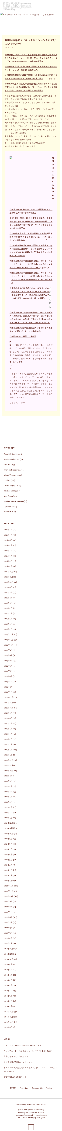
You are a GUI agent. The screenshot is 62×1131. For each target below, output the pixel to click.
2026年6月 (8, 540)
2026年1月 (8, 566)
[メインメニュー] (58, 6)
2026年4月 (8, 551)
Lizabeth (7, 480)
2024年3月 (8, 681)
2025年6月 (8, 603)
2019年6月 (8, 980)
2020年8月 (8, 907)
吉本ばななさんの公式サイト (16, 1056)
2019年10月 (8, 959)
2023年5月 (8, 734)
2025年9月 (8, 587)
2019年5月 (8, 985)
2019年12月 (8, 949)
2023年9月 (8, 713)
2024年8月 (8, 655)
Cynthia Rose (9, 507)
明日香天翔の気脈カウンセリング (18, 1062)
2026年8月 (8, 530)
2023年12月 (8, 697)
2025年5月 (8, 608)
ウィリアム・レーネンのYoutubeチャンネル (22, 1045)
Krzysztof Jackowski (12, 470)
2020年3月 (8, 933)
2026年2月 (8, 561)
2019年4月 (8, 990)
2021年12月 (8, 823)
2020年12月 (8, 886)
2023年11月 (8, 702)
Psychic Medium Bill (12, 459)
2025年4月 (8, 613)
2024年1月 (8, 692)
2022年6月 (8, 792)
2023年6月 (8, 729)
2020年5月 (8, 922)
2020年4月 (8, 928)
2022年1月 (8, 818)
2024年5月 (8, 671)
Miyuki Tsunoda (10, 475)
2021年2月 (8, 875)
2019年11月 (8, 954)
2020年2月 (8, 938)
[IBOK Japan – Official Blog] (17, 6)
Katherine (7, 465)
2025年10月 (8, 582)
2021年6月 (8, 854)
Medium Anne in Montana (14, 501)
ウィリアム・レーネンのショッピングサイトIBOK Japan (28, 1051)
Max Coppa (8, 496)
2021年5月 (8, 859)
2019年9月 (8, 964)
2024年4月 (8, 676)
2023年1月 (8, 755)
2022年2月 (8, 812)
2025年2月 (8, 624)
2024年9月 (8, 650)
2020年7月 (8, 912)
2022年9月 (8, 776)
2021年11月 (8, 828)
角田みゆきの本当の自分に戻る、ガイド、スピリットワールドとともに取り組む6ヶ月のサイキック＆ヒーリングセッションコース (31, 264)
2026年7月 (8, 535)
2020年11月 (8, 891)
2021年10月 (8, 833)
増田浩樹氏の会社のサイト (15, 1077)
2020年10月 (9, 896)
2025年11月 (8, 577)
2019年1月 (8, 1006)
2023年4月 (8, 739)
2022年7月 (8, 786)
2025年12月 (8, 571)
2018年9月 (8, 1027)
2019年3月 (8, 996)
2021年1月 (8, 880)
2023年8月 (8, 718)
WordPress (40, 1105)
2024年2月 (8, 687)
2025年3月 (8, 619)
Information (8, 512)
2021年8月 (8, 844)
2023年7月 (8, 723)
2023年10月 (8, 708)
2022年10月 (8, 771)
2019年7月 (8, 975)
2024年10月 (9, 645)
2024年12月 (8, 634)
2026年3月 (8, 556)
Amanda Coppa (10, 491)
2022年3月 (8, 807)
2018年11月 (8, 1017)
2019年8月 (8, 970)
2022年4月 (8, 802)
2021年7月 (8, 849)
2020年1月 (8, 943)
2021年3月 (8, 870)
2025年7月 (8, 598)
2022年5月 (8, 797)
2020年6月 (8, 917)
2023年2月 (8, 750)
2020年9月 (8, 901)
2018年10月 (8, 1022)
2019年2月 (8, 1001)
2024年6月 (8, 666)
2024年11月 (8, 640)
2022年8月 (8, 781)
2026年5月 (8, 545)
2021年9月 (8, 839)
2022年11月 (8, 765)
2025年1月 (8, 629)
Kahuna (30, 1105)
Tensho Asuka (9, 486)
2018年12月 (8, 1011)
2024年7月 (8, 661)
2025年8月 (8, 592)
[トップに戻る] (31, 1127)
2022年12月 (8, 760)
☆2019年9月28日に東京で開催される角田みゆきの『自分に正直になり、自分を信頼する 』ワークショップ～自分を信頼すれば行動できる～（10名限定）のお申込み (31, 87)
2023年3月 (8, 744)
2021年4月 (8, 865)
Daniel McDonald (10, 454)
